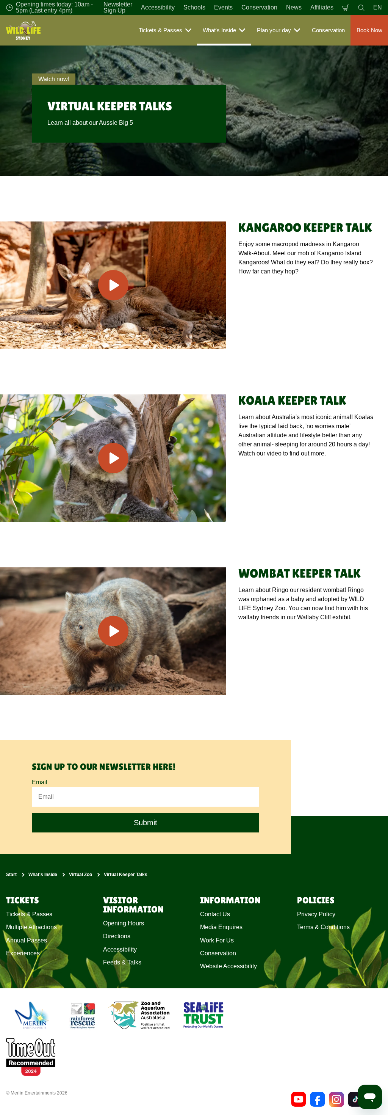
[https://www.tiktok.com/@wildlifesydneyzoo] (355, 1099)
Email (39, 782)
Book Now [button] (369, 30)
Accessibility (158, 7)
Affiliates (321, 7)
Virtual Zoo (80, 874)
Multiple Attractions (31, 927)
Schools (194, 7)
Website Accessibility (228, 966)
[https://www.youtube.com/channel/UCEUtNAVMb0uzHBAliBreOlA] (298, 1099)
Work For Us (217, 940)
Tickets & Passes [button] (160, 30)
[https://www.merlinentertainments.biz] (32, 1015)
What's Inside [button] (219, 30)
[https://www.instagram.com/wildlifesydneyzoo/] (336, 1099)
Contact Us (215, 914)
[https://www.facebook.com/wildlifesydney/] (317, 1099)
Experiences (23, 953)
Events (223, 7)
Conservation (259, 7)
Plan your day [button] (274, 30)
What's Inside (42, 874)
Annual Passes (26, 940)
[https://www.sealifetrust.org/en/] (203, 1015)
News (294, 7)
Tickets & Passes (29, 914)
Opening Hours (123, 923)
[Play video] (113, 285)
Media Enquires (221, 927)
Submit (145, 822)
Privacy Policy (316, 914)
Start (11, 874)
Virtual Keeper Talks (125, 874)
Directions (116, 936)
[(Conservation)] (82, 1015)
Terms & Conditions (323, 927)
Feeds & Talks (122, 962)
